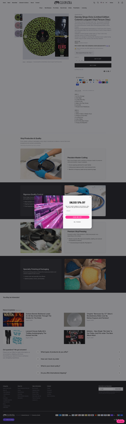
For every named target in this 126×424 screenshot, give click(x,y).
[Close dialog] (90, 197)
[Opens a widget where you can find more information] (120, 421)
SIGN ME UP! (77, 217)
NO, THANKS (77, 222)
